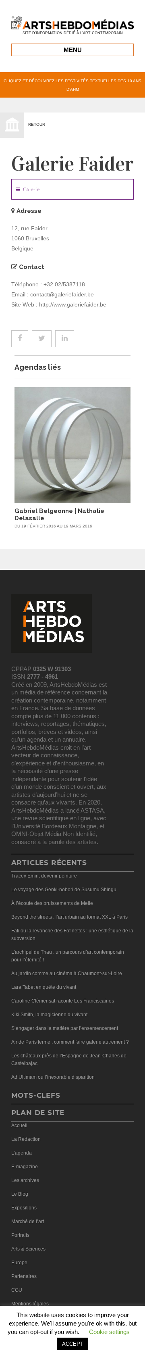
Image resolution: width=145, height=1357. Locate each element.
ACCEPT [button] (72, 1344)
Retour (36, 124)
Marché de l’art (27, 1221)
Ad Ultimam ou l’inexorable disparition (53, 1077)
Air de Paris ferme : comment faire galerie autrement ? (70, 1042)
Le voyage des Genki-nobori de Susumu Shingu (63, 889)
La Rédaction (26, 1139)
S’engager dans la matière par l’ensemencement (64, 1028)
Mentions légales (30, 1304)
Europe (19, 1262)
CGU (16, 1290)
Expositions (24, 1208)
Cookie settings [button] (109, 1331)
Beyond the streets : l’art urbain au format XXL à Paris (69, 917)
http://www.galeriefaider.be (72, 304)
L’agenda (21, 1153)
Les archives (25, 1180)
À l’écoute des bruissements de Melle (52, 903)
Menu (73, 49)
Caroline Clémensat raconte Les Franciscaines (62, 1001)
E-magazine (24, 1166)
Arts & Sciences (28, 1249)
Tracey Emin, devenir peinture (44, 876)
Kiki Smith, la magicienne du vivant (49, 1014)
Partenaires (24, 1276)
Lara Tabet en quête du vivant (43, 987)
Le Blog (19, 1194)
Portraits (20, 1235)
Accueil (19, 1125)
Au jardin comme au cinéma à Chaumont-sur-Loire (66, 973)
